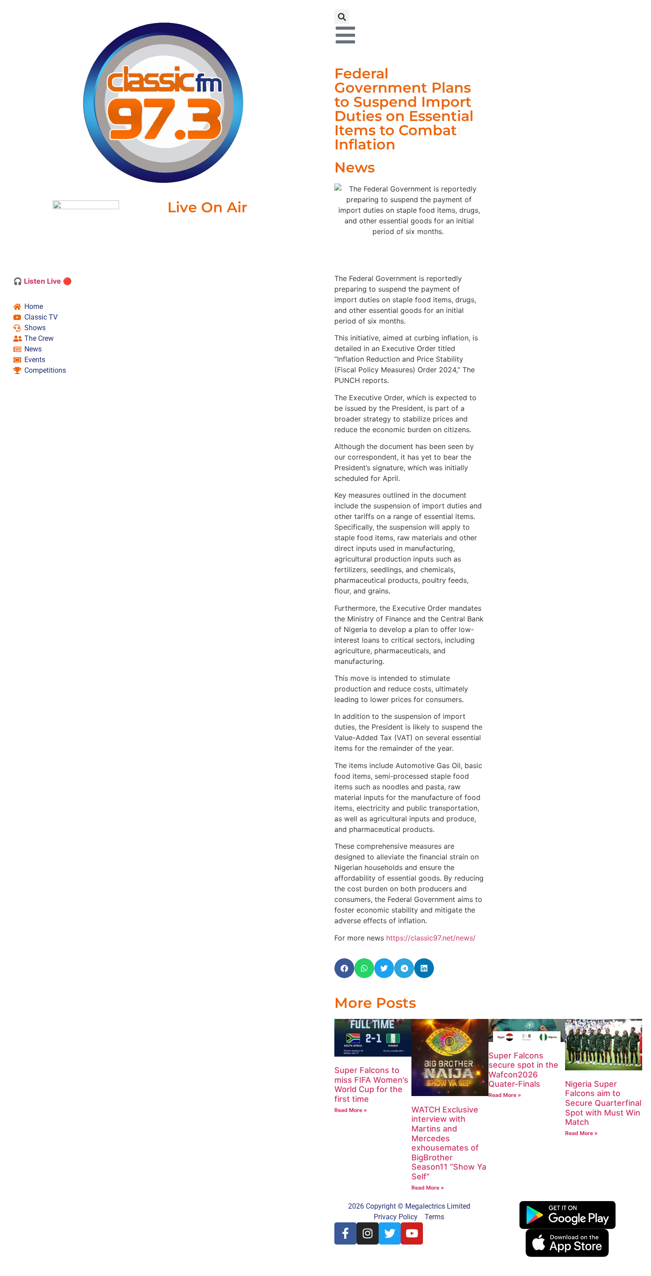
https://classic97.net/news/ (431, 937)
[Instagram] (367, 1233)
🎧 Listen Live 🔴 (42, 281)
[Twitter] (390, 1233)
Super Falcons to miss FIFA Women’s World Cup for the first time (371, 1084)
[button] (341, 16)
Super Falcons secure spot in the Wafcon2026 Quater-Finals (523, 1070)
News (354, 167)
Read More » (350, 1110)
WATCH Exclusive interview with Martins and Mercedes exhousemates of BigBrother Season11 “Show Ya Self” (448, 1143)
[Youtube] (412, 1233)
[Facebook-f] (345, 1233)
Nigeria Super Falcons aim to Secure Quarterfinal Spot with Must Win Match (603, 1103)
